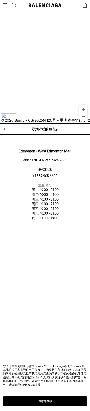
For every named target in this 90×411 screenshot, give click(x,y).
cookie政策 (33, 384)
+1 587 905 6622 (45, 176)
